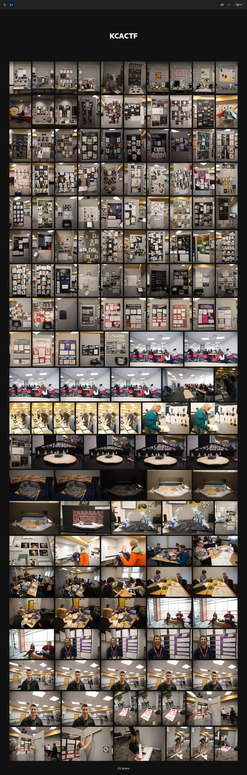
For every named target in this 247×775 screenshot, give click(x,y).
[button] (4, 4)
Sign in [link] (239, 4)
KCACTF (123, 35)
